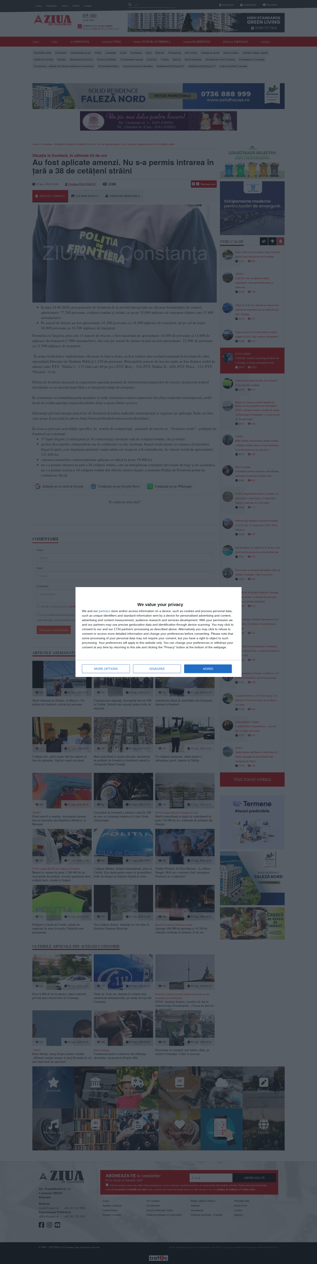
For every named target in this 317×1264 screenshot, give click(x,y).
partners (104, 610)
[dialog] (158, 632)
